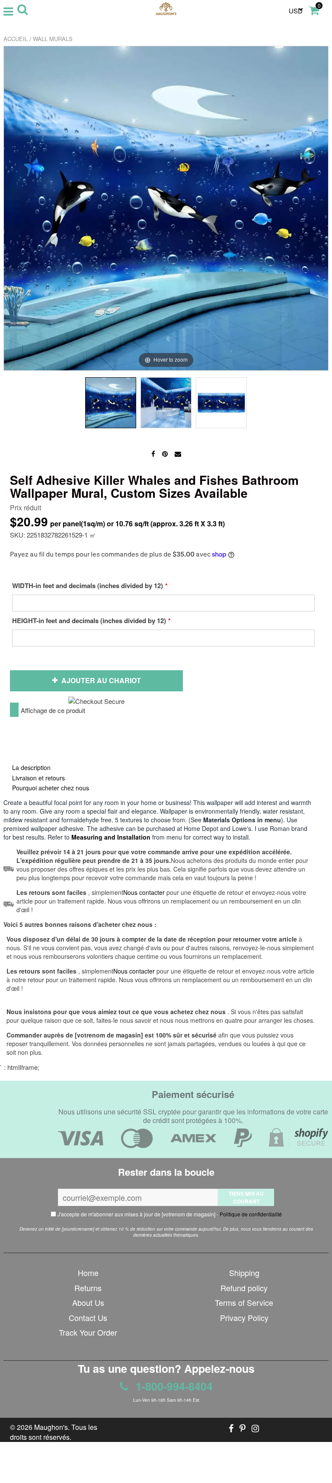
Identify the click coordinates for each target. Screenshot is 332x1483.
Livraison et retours (38, 777)
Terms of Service (244, 1302)
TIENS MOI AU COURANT (246, 1197)
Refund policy (244, 1287)
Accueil (15, 39)
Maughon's (51, 1427)
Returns (88, 1287)
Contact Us (88, 1317)
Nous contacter (134, 971)
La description (31, 767)
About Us (88, 1302)
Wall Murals (53, 39)
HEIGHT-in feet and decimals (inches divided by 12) (89, 620)
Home (88, 1272)
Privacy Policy (244, 1317)
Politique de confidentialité (251, 1214)
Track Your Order (88, 1332)
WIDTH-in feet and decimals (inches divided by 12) (87, 585)
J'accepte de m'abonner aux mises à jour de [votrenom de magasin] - (169, 1214)
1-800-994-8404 (173, 1386)
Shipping (244, 1272)
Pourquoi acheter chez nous (50, 787)
